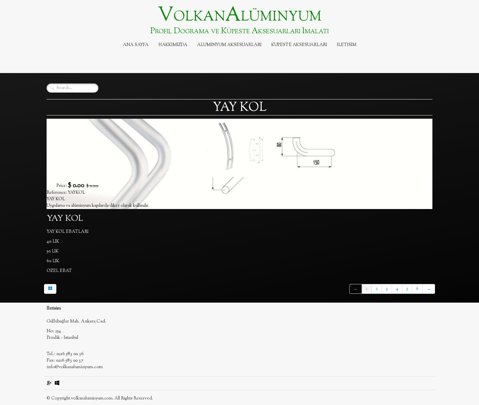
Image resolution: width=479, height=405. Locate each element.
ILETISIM (346, 45)
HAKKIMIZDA (172, 45)
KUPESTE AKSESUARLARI (299, 45)
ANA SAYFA (136, 45)
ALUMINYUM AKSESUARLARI (229, 45)
